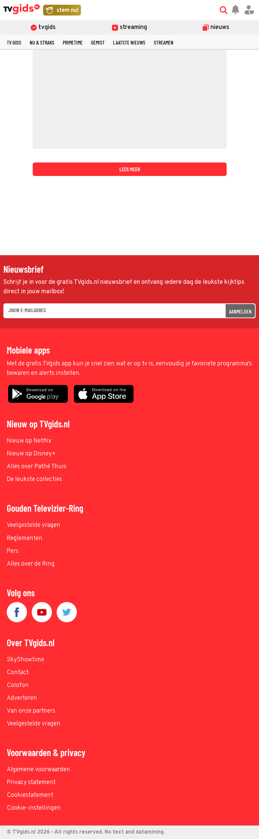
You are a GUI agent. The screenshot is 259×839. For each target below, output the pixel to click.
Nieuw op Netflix (29, 441)
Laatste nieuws (129, 42)
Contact (18, 673)
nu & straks (42, 42)
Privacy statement (31, 782)
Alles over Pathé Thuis (36, 467)
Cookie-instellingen (34, 808)
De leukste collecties (34, 479)
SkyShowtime (25, 660)
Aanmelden (240, 311)
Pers (13, 551)
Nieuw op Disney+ (31, 454)
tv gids (14, 42)
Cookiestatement (30, 795)
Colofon (18, 685)
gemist (98, 42)
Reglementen (24, 538)
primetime (73, 42)
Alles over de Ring (31, 564)
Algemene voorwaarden (38, 770)
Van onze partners (31, 711)
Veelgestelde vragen (33, 525)
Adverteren (22, 698)
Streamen (163, 42)
